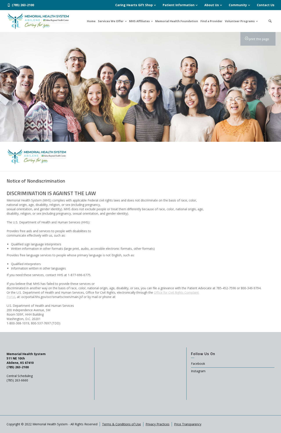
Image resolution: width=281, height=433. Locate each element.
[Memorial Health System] (38, 21)
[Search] (270, 21)
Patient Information (179, 5)
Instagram (198, 371)
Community (238, 5)
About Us (211, 5)
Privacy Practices (157, 424)
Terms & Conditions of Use (121, 424)
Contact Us (265, 5)
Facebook (198, 363)
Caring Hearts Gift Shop (134, 5)
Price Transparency (187, 424)
